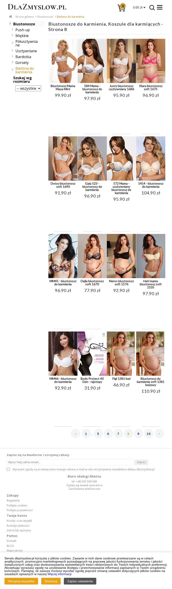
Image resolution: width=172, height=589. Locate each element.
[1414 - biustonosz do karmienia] (150, 179)
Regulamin (13, 500)
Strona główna (24, 17)
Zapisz (141, 462)
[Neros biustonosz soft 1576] (121, 277)
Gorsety (22, 62)
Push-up (22, 29)
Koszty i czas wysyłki (19, 521)
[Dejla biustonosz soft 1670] (92, 277)
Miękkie (22, 35)
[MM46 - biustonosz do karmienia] (62, 374)
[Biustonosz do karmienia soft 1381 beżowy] (150, 374)
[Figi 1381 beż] (121, 374)
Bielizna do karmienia (70, 17)
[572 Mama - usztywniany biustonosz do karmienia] (121, 179)
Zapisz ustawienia (80, 581)
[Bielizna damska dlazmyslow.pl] (33, 12)
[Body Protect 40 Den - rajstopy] (92, 374)
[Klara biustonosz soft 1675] (150, 82)
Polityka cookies (17, 505)
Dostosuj (51, 581)
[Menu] (159, 7)
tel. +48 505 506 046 (84, 481)
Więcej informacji (59, 574)
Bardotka (23, 56)
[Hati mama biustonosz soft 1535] (150, 277)
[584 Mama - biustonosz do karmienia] (92, 82)
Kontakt (11, 541)
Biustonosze (45, 17)
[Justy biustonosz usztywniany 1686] (121, 82)
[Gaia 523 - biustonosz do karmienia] (92, 179)
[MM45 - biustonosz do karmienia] (62, 277)
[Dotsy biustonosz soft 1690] (62, 179)
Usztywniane (26, 50)
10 (149, 434)
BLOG (10, 546)
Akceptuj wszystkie (21, 581)
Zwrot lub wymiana (19, 530)
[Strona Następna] (159, 433)
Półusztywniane (26, 43)
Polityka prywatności (20, 510)
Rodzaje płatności (18, 526)
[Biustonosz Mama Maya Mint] (62, 82)
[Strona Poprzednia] (75, 433)
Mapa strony (15, 550)
